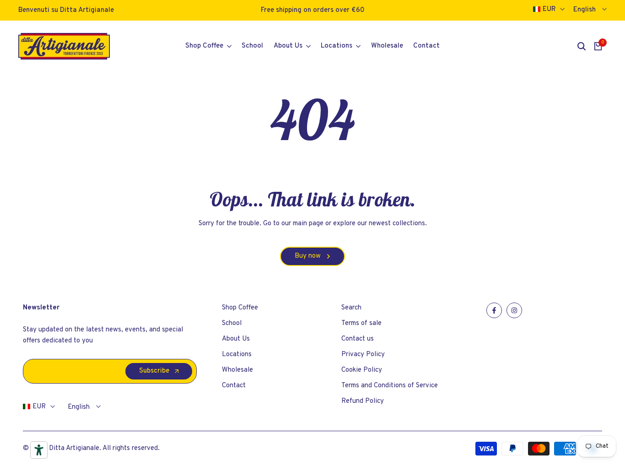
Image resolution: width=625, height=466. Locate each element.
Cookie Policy (361, 370)
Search (351, 307)
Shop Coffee (240, 307)
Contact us (357, 339)
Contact (234, 385)
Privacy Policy (363, 354)
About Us (236, 339)
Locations (237, 354)
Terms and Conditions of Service (389, 385)
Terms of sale (361, 323)
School (232, 323)
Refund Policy (362, 401)
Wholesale (237, 370)
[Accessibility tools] (39, 450)
